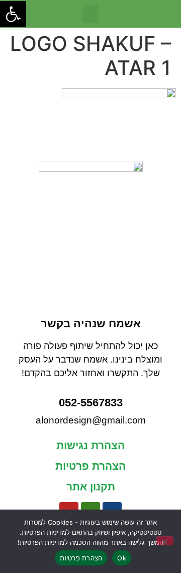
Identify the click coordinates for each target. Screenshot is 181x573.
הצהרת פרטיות (90, 466)
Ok (121, 558)
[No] (164, 540)
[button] (90, 14)
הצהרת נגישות (90, 445)
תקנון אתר (90, 486)
